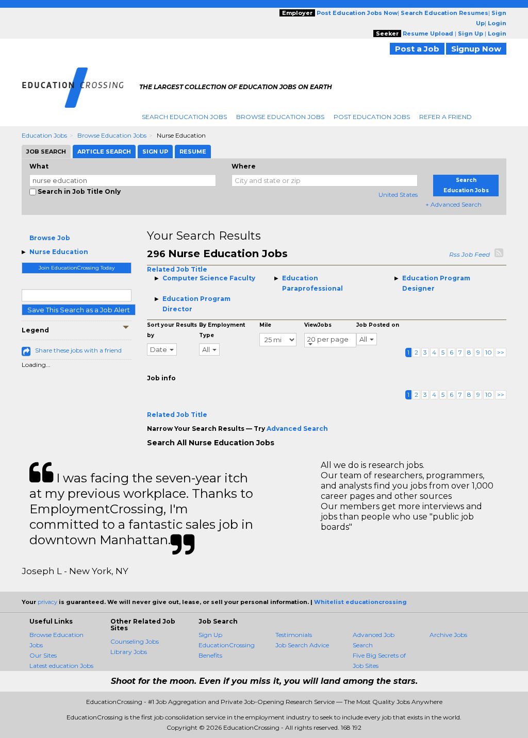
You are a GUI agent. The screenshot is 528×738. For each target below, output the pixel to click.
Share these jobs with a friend (78, 350)
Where (244, 166)
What (38, 166)
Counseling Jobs (134, 641)
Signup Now (476, 49)
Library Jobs (128, 652)
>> (500, 352)
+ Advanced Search (453, 204)
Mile (265, 325)
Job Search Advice (302, 645)
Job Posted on (377, 325)
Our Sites (43, 655)
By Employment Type (222, 330)
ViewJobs (318, 325)
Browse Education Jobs (280, 117)
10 (488, 352)
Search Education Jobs (184, 117)
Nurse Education (58, 252)
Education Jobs (44, 135)
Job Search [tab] (46, 151)
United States (398, 194)
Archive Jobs (448, 635)
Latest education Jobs (61, 665)
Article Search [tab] (104, 151)
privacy (47, 602)
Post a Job (417, 49)
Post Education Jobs (372, 117)
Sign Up (210, 635)
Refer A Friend (445, 117)
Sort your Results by (172, 330)
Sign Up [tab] (155, 151)
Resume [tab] (192, 151)
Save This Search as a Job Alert (78, 310)
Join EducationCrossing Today (76, 267)
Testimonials (293, 635)
